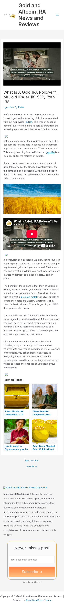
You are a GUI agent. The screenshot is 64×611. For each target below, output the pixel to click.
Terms (30, 582)
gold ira (9, 107)
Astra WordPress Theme (39, 600)
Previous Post (32, 460)
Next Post (32, 467)
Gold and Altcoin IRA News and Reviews (32, 15)
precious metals (29, 297)
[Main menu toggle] (57, 15)
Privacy (38, 582)
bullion (29, 122)
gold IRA (50, 152)
